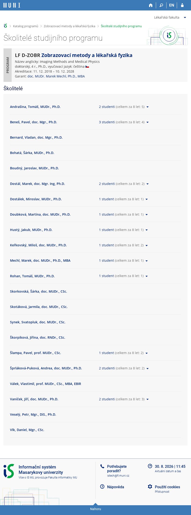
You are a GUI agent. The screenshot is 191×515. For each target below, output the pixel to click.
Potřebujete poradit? (117, 468)
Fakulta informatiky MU (62, 477)
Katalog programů (25, 26)
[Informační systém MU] (5, 26)
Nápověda (115, 487)
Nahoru (95, 509)
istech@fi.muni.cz (118, 475)
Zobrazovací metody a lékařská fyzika (69, 26)
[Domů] (151, 5)
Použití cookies (167, 487)
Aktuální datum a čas (168, 471)
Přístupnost (162, 491)
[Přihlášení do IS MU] (182, 5)
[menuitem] (170, 16)
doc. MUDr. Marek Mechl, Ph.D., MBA (56, 76)
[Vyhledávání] (161, 5)
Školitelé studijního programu (121, 26)
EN (171, 5)
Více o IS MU (26, 477)
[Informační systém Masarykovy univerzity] (11, 5)
